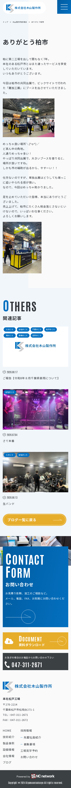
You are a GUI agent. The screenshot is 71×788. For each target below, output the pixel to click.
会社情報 (8, 756)
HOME (7, 730)
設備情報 (8, 749)
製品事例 (8, 743)
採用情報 (26, 730)
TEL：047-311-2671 (15, 715)
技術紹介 (8, 737)
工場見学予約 (29, 750)
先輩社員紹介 (32, 737)
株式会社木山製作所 (28, 8)
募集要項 (29, 744)
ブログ (7, 762)
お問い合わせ (29, 757)
